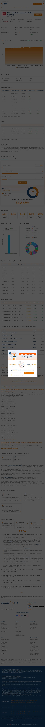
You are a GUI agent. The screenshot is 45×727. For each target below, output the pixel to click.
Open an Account (29, 372)
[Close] (36, 350)
